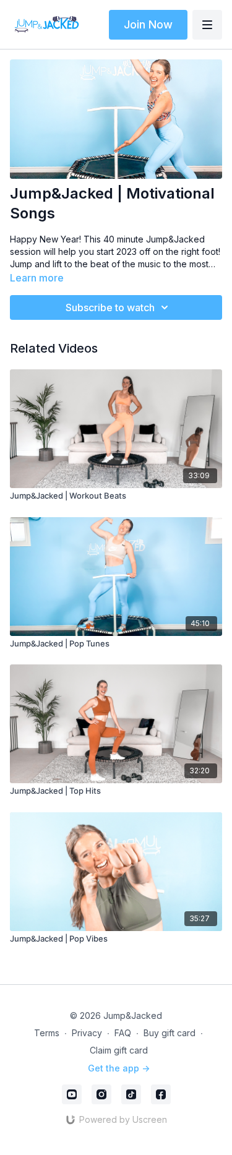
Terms (46, 1033)
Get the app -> (119, 1068)
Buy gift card (169, 1033)
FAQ (122, 1033)
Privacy (87, 1033)
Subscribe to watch (110, 307)
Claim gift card (119, 1050)
